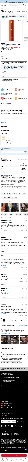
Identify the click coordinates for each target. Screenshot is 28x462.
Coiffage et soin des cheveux (9, 8)
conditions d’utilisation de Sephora (18, 447)
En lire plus (3, 246)
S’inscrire (21, 421)
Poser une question (23, 325)
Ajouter (8, 142)
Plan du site (9, 449)
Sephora (24, 354)
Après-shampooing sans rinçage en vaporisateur (11, 362)
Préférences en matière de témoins (18, 449)
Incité (7, 210)
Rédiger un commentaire (21, 159)
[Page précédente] (1, 320)
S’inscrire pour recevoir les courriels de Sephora (12, 418)
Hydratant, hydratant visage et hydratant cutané (11, 354)
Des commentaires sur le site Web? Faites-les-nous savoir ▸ (13, 368)
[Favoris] (23, 5)
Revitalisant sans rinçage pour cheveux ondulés (11, 358)
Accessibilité (3, 449)
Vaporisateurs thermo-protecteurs (8, 364)
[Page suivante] (24, 320)
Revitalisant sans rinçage (21, 8)
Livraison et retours (8, 68)
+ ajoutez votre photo (5, 333)
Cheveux (2, 8)
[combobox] (15, 5)
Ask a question (11, 15)
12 (21, 320)
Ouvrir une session (8, 66)
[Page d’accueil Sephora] (4, 5)
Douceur (6, 17)
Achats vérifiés (18, 214)
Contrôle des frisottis (20, 16)
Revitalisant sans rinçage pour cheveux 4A (10, 361)
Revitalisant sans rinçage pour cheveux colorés (11, 359)
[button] (20, 45)
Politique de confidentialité (6, 447)
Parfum (3, 17)
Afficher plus (3, 122)
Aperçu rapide (2, 140)
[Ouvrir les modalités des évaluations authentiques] (13, 176)
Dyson (2, 10)
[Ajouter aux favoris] (26, 49)
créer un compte (17, 66)
